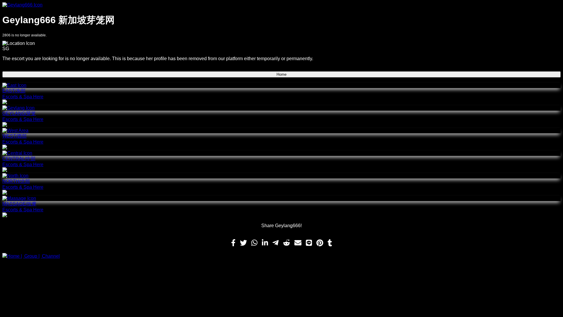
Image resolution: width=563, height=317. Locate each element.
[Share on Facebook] (233, 243)
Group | (31, 256)
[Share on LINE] (309, 243)
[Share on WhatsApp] (254, 243)
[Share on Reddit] (286, 243)
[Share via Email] (297, 243)
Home (281, 74)
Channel (50, 256)
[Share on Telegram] (275, 243)
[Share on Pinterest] (319, 243)
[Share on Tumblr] (330, 243)
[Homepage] (281, 5)
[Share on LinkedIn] (265, 243)
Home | (14, 256)
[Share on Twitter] (243, 243)
